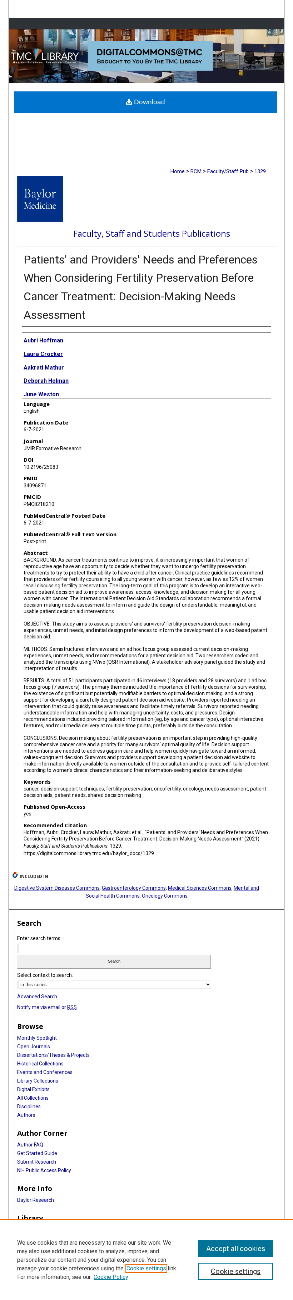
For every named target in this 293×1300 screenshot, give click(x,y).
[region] (146, 1259)
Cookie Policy (111, 1277)
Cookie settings (146, 1268)
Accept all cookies (235, 1248)
